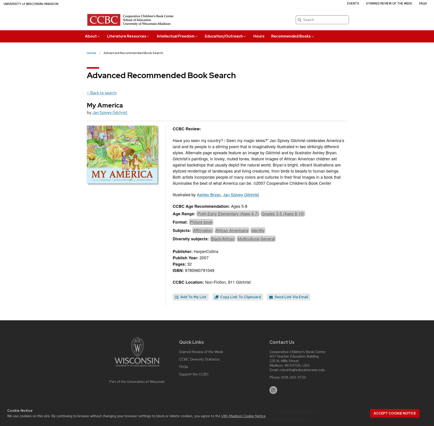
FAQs (423, 3)
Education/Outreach (224, 36)
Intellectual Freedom (175, 36)
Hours (258, 36)
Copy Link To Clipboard (240, 297)
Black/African (223, 238)
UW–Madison (31, 4)
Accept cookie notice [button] (395, 413)
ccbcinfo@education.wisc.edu (302, 370)
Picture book (201, 222)
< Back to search (102, 92)
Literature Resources (126, 36)
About (91, 36)
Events (353, 3)
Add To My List (192, 297)
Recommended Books (291, 36)
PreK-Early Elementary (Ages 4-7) (228, 213)
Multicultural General (256, 238)
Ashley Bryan (209, 194)
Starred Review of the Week (389, 3)
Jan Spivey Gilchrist (109, 112)
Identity (257, 230)
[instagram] (273, 390)
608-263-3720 (293, 377)
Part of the (137, 381)
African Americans (231, 230)
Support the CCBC (194, 374)
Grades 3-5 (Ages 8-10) (283, 213)
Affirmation (202, 230)
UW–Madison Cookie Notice (243, 416)
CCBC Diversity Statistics (199, 359)
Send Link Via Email (291, 297)
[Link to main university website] (137, 367)
